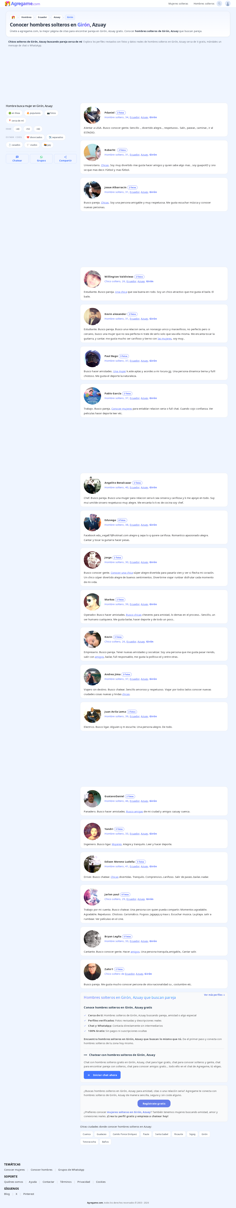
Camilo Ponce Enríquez (125, 1134)
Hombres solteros (204, 3)
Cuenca (87, 1134)
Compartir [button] (65, 160)
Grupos (41, 160)
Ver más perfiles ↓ (214, 994)
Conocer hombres (41, 1169)
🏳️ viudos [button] (32, 144)
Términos (65, 1181)
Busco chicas (133, 614)
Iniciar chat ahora (102, 1075)
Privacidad (83, 1181)
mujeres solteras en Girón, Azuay (129, 1112)
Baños (105, 1141)
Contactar (48, 1181)
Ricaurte (178, 1134)
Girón (204, 1134)
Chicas (105, 165)
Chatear (17, 160)
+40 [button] (17, 128)
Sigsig (192, 1134)
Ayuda (33, 1181)
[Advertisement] (109, 76)
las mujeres (165, 338)
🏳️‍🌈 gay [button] (47, 144)
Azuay (144, 117)
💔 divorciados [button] (34, 137)
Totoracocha (89, 1141)
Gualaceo (101, 1134)
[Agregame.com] (13, 17)
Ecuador (134, 117)
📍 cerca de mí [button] (16, 120)
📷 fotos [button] (51, 113)
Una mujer (119, 371)
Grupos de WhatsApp (71, 1169)
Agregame (25, 3)
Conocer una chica (122, 572)
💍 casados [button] (14, 144)
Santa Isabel (161, 1134)
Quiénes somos (13, 1181)
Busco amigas (134, 811)
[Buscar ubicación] (219, 3)
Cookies (101, 1181)
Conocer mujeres (121, 408)
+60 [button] (38, 128)
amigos (99, 656)
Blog (7, 1194)
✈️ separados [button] (56, 137)
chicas (126, 694)
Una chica (121, 291)
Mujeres (117, 844)
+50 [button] (28, 128)
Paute (146, 1134)
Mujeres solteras (178, 3)
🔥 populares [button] (34, 113)
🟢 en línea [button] (14, 113)
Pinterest (28, 1194)
